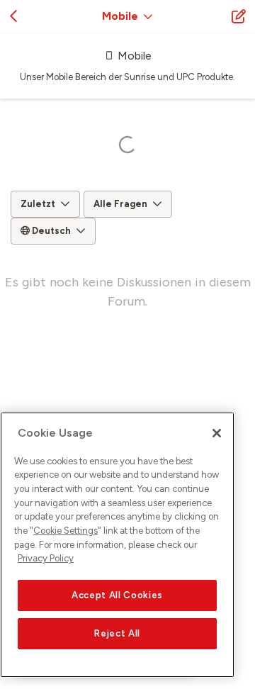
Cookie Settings (65, 530)
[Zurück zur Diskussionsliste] (14, 16)
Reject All (117, 633)
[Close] (216, 433)
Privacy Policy (46, 558)
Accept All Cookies (117, 595)
